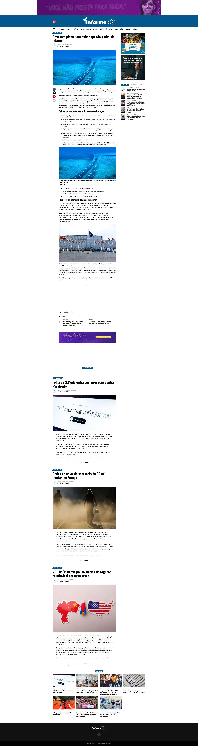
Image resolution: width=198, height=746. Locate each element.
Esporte (102, 29)
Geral (62, 29)
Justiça (110, 29)
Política (76, 29)
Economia (88, 29)
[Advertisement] (87, 297)
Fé (106, 29)
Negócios (69, 29)
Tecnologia (127, 29)
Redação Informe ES (64, 46)
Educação (95, 29)
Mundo (116, 29)
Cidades (82, 29)
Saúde (121, 29)
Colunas (135, 29)
